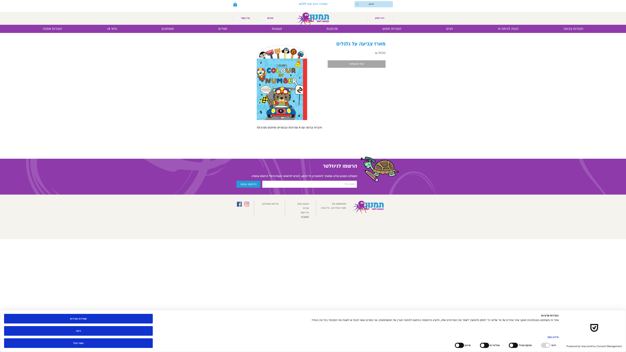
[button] (235, 4)
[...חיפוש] (357, 4)
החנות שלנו (303, 203)
